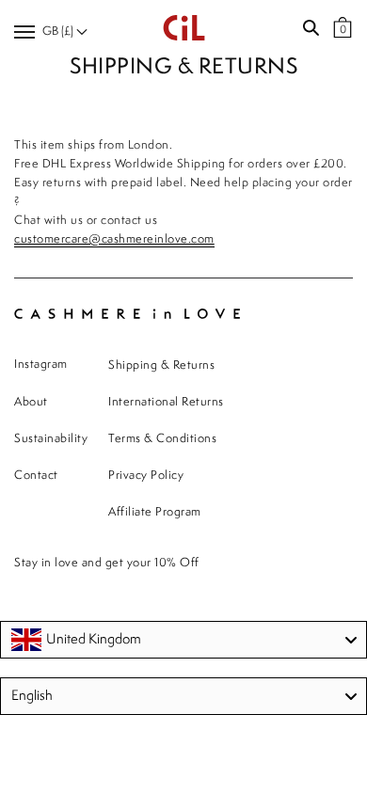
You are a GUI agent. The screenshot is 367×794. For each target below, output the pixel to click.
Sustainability (51, 439)
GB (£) (59, 31)
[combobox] (183, 640)
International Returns (166, 402)
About (31, 402)
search (310, 28)
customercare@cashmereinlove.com (114, 239)
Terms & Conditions (162, 439)
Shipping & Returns (161, 365)
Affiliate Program (154, 512)
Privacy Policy (146, 475)
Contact (36, 475)
